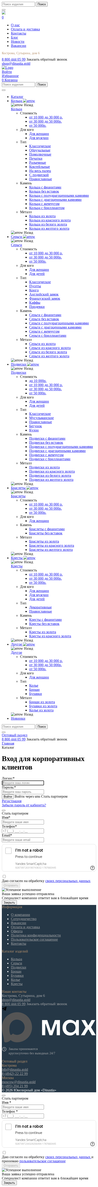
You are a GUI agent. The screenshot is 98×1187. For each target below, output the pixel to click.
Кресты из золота (42, 632)
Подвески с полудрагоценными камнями (61, 447)
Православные (40, 179)
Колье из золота (41, 710)
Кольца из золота (42, 216)
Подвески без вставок (46, 442)
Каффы (34, 302)
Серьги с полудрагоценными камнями (59, 323)
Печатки (35, 158)
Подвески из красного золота (52, 471)
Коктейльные (39, 167)
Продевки (37, 307)
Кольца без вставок (44, 191)
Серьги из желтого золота (49, 356)
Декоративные (40, 607)
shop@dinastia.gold (16, 63)
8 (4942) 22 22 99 (15, 1074)
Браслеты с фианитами (47, 529)
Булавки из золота (43, 706)
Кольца (16, 109)
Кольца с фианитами (45, 187)
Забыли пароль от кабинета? (24, 805)
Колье (33, 685)
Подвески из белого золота (50, 475)
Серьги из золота (42, 344)
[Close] (3, 810)
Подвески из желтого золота (51, 480)
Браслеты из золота (44, 541)
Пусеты (35, 286)
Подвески (18, 372)
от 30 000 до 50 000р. (45, 121)
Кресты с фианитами (45, 620)
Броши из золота (42, 702)
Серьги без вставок (44, 319)
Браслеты (18, 496)
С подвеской (39, 175)
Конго (34, 290)
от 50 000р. (37, 125)
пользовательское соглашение (42, 1161)
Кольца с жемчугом (44, 204)
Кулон (34, 430)
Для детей (37, 274)
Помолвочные (40, 154)
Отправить (11, 885)
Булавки (35, 694)
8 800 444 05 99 (14, 59)
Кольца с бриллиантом (46, 208)
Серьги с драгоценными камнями (55, 327)
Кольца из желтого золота (49, 228)
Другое (16, 652)
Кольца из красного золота (50, 220)
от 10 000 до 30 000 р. (46, 117)
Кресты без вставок (44, 624)
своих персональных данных (67, 881)
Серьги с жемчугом (44, 331)
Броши (34, 690)
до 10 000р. (37, 381)
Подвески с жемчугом (46, 455)
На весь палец (40, 171)
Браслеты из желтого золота (51, 550)
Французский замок (44, 298)
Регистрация (11, 801)
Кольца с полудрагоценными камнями (59, 195)
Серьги (16, 245)
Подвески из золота (44, 467)
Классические (40, 146)
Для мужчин (39, 138)
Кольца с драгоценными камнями (55, 200)
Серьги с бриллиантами (47, 335)
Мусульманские (41, 418)
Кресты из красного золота (50, 636)
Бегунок (35, 426)
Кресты (17, 566)
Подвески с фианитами (47, 438)
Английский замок (44, 294)
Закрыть (9, 902)
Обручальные (39, 150)
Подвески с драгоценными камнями (57, 451)
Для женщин (39, 134)
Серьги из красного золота (50, 348)
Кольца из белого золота (48, 224)
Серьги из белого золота (48, 352)
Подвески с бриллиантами (49, 459)
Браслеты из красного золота (51, 545)
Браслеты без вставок (45, 533)
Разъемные (37, 162)
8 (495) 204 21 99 (15, 1086)
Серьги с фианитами (45, 315)
